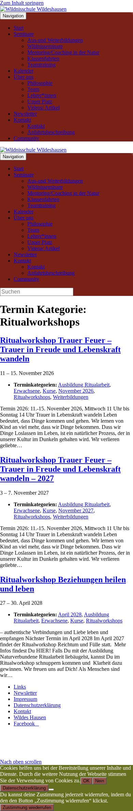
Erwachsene (27, 391)
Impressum (25, 699)
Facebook (26, 723)
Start (19, 28)
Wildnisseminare (45, 46)
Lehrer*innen (41, 95)
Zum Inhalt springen (22, 3)
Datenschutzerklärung (37, 705)
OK (86, 780)
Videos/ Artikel (43, 107)
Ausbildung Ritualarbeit (83, 385)
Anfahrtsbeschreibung (51, 132)
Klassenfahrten (43, 58)
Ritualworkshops (32, 397)
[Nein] (51, 790)
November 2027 (75, 510)
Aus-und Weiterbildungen (55, 40)
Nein (99, 780)
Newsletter (25, 114)
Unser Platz (39, 101)
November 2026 (75, 391)
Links (20, 687)
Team (33, 89)
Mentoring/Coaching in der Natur (63, 52)
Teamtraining (41, 64)
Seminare (24, 34)
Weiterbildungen (70, 397)
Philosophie (40, 83)
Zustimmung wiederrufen (27, 807)
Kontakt (22, 120)
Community (26, 138)
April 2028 (70, 614)
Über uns (23, 77)
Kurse (49, 391)
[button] (21, 762)
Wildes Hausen (30, 717)
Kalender (23, 71)
